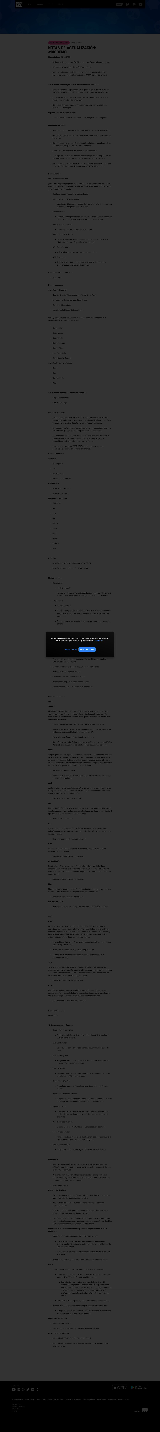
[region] (80, 644)
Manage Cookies (70, 649)
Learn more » (98, 641)
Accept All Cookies (87, 649)
